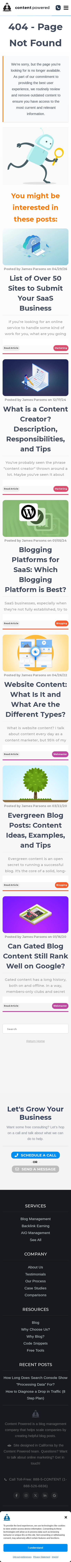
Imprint (55, 1557)
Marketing (61, 348)
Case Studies (35, 1288)
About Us (35, 1267)
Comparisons (36, 1295)
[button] (66, 1517)
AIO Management (35, 1233)
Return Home (35, 1041)
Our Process (35, 1281)
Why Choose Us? (35, 1329)
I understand (35, 1547)
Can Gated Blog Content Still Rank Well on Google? (35, 956)
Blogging (61, 623)
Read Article (11, 348)
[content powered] (7, 7)
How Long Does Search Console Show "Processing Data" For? (35, 1381)
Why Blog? (35, 1336)
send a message (38, 1169)
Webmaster (60, 754)
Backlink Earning (35, 1226)
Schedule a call (38, 1155)
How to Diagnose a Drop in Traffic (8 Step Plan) (35, 1394)
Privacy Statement (41, 1557)
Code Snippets (35, 1343)
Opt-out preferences (22, 1557)
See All (35, 1240)
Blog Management (36, 1219)
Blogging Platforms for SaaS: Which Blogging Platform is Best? (35, 569)
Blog (35, 1322)
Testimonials (35, 1274)
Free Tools (35, 1350)
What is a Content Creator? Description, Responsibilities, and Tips (35, 429)
